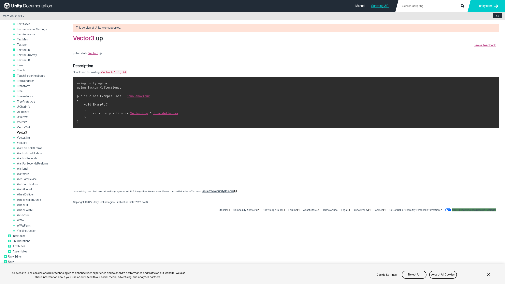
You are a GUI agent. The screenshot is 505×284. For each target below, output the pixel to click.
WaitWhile (23, 174)
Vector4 (22, 142)
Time (20, 65)
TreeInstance (25, 96)
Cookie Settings (387, 274)
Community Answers (245, 209)
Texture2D (23, 49)
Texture (22, 44)
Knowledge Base (272, 209)
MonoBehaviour (138, 96)
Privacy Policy (360, 209)
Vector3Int (23, 137)
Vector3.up (139, 113)
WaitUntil (22, 168)
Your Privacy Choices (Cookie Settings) (474, 209)
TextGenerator (26, 34)
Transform (23, 86)
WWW (20, 220)
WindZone (23, 215)
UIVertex (22, 117)
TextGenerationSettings (32, 29)
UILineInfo (23, 111)
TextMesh (23, 39)
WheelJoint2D (25, 210)
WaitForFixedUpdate (29, 153)
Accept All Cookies (443, 274)
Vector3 (22, 132)
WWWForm (24, 225)
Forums (292, 209)
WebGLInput (24, 189)
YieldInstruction (26, 230)
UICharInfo (23, 106)
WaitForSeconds (27, 158)
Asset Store (310, 209)
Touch (21, 70)
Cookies (378, 209)
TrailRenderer (25, 80)
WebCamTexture (27, 184)
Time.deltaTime (165, 113)
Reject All (414, 274)
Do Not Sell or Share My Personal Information (414, 209)
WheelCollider (25, 194)
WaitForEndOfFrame (29, 148)
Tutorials (222, 209)
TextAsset (23, 24)
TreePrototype (26, 101)
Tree (20, 91)
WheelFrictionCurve (29, 199)
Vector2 (22, 122)
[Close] (488, 274)
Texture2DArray (27, 55)
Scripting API (380, 6)
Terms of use (330, 209)
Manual (360, 6)
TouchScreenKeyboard (31, 75)
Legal (344, 209)
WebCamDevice (27, 179)
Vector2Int (23, 127)
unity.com (485, 6)
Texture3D (23, 60)
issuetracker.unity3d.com (218, 191)
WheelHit (22, 204)
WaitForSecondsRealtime (33, 163)
